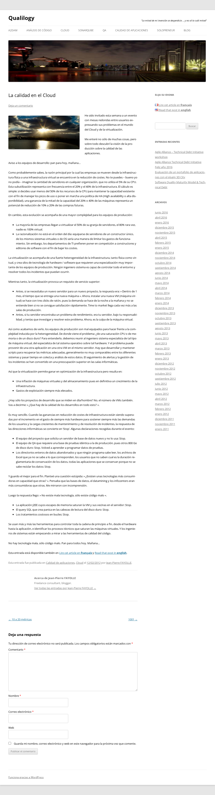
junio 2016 (161, 212)
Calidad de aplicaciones (131, 30)
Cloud (65, 30)
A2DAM (12, 30)
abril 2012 (161, 399)
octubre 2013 (163, 318)
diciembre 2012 (164, 363)
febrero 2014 (163, 298)
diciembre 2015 (164, 227)
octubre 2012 (163, 373)
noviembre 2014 (165, 258)
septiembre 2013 (165, 323)
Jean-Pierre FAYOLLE (118, 563)
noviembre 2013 (165, 313)
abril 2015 (161, 237)
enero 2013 (162, 358)
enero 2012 (162, 414)
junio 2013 (161, 333)
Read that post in (111, 553)
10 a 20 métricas (20, 619)
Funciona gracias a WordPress (26, 777)
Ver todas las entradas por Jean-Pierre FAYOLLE (65, 588)
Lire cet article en (75, 553)
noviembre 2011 (165, 424)
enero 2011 (162, 429)
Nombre (14, 696)
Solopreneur (166, 30)
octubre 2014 (163, 263)
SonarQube (86, 30)
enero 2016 (162, 222)
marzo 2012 (162, 404)
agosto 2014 (162, 273)
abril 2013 (161, 343)
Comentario (16, 649)
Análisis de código (39, 30)
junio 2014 (161, 278)
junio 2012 (161, 389)
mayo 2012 (162, 394)
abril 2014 (161, 288)
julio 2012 (161, 384)
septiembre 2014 (165, 268)
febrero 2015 (163, 243)
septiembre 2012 (165, 379)
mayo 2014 (162, 283)
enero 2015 (162, 248)
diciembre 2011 (164, 419)
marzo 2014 (162, 293)
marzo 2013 (162, 348)
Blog (187, 30)
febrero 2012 (163, 409)
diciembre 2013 (164, 308)
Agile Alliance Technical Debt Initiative (178, 162)
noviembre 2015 (165, 232)
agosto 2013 (162, 328)
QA (104, 30)
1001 (133, 619)
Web (11, 728)
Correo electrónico (21, 712)
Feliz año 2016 (163, 167)
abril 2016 (161, 217)
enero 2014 (162, 303)
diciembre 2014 (164, 253)
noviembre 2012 (165, 368)
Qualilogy (21, 18)
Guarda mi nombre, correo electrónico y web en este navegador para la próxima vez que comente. (75, 743)
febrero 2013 (163, 353)
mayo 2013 (162, 338)
